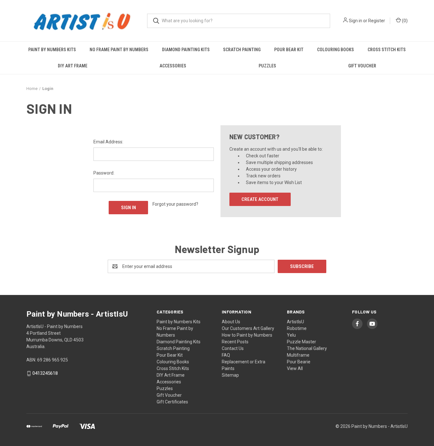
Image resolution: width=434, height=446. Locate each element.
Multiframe (298, 355)
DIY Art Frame (72, 65)
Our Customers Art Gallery (248, 328)
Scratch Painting (242, 49)
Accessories (172, 65)
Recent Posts (235, 341)
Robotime (297, 328)
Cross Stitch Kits (387, 49)
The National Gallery (307, 348)
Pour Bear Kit (288, 49)
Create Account (259, 199)
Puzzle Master (301, 341)
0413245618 (45, 373)
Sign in (355, 20)
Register (376, 20)
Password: (103, 172)
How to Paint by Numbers (247, 335)
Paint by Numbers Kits (52, 49)
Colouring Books (335, 49)
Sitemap (230, 375)
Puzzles (267, 65)
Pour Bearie (298, 361)
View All (295, 368)
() (404, 20)
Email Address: (108, 141)
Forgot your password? (175, 204)
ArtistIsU (295, 321)
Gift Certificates (172, 401)
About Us (231, 321)
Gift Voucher (362, 65)
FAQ (226, 355)
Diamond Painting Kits (186, 49)
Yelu (291, 335)
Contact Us (233, 348)
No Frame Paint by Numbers (119, 49)
